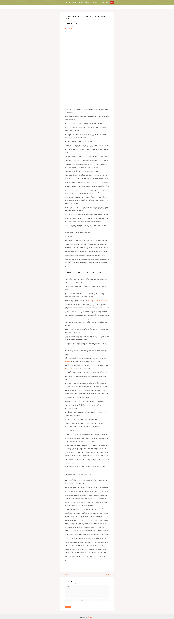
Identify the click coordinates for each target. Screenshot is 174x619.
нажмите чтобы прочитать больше (98, 287)
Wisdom (80, 2)
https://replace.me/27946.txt (98, 298)
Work (92, 2)
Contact (107, 2)
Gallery (103, 2)
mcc (72, 19)
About (69, 2)
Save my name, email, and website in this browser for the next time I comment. (79, 603)
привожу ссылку (97, 395)
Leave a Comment (68, 19)
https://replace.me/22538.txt (70, 368)
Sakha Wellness (75, 2)
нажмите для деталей (75, 287)
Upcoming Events (97, 2)
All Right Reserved (90, 617)
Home (66, 2)
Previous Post (67, 574)
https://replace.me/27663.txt (99, 453)
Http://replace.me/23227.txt (81, 424)
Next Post (108, 574)
